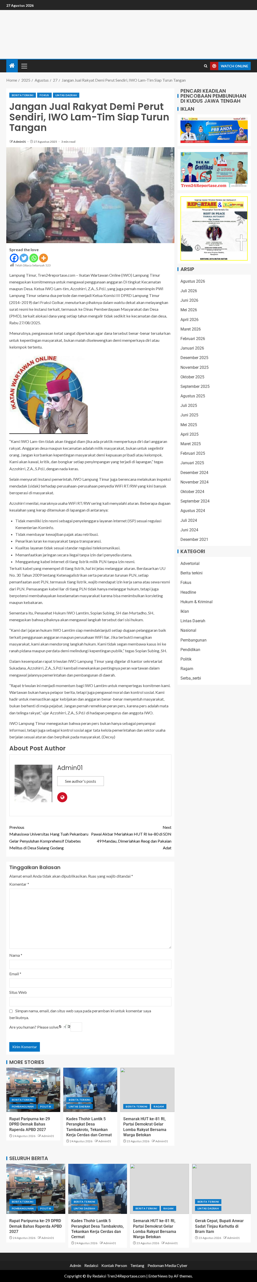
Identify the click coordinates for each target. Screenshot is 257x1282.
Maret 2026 (190, 329)
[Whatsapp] (33, 258)
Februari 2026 (192, 338)
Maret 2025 (190, 443)
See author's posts (80, 781)
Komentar (19, 884)
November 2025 (194, 367)
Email (15, 973)
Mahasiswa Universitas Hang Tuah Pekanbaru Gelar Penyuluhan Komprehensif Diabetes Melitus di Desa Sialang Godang (48, 837)
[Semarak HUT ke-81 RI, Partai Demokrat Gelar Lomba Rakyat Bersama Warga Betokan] (147, 1090)
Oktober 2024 (192, 491)
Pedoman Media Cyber (167, 1265)
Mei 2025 (188, 424)
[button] (24, 66)
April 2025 (189, 434)
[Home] (12, 65)
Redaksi (91, 1265)
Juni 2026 (189, 300)
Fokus (44, 95)
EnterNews (158, 1275)
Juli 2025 (188, 405)
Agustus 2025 (192, 396)
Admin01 (19, 141)
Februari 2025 (192, 453)
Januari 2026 (192, 348)
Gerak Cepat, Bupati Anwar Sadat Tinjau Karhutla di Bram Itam (219, 1226)
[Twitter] (24, 258)
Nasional (188, 630)
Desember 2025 (194, 357)
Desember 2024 (194, 472)
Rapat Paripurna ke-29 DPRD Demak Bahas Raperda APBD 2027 (29, 1124)
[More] (43, 258)
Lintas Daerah (66, 95)
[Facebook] (14, 258)
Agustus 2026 (192, 281)
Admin (75, 1265)
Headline (188, 592)
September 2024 (195, 501)
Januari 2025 (192, 462)
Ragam (159, 1106)
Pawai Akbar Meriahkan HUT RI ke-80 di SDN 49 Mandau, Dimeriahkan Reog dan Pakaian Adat (131, 837)
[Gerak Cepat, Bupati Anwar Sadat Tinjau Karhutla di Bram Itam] (221, 1189)
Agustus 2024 (192, 510)
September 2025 (195, 386)
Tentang (137, 1265)
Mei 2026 (188, 309)
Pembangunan (23, 1106)
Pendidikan (190, 649)
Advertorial (190, 563)
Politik (45, 1106)
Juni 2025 (189, 415)
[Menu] (24, 66)
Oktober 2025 (192, 377)
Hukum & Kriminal (196, 601)
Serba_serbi (190, 678)
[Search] (206, 66)
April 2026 (189, 319)
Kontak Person (114, 1265)
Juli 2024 (188, 520)
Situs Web (18, 992)
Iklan (184, 611)
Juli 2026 (188, 290)
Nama (15, 955)
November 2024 (194, 482)
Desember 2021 (194, 539)
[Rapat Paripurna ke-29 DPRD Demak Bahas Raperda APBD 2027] (33, 1090)
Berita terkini (22, 95)
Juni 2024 (189, 530)
